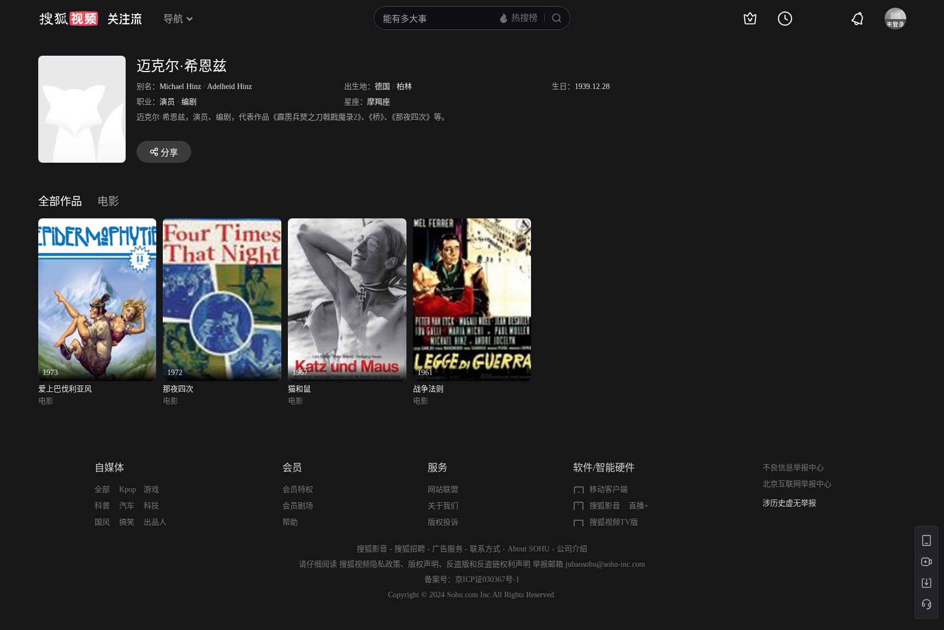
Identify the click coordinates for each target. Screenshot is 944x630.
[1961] (472, 224)
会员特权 (297, 489)
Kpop (127, 489)
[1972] (222, 224)
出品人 (155, 522)
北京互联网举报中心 (797, 484)
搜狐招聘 (409, 549)
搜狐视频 (68, 18)
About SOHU (529, 549)
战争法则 (428, 389)
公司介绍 (572, 549)
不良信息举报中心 (793, 467)
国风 (102, 522)
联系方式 (485, 549)
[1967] (347, 224)
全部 (102, 489)
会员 (292, 467)
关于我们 (443, 506)
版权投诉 (443, 522)
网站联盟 (443, 489)
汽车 (126, 506)
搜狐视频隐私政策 (369, 564)
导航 (173, 19)
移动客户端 (608, 489)
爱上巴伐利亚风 (65, 389)
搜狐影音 (604, 506)
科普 (102, 506)
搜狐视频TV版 (613, 522)
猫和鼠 (299, 389)
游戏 (151, 489)
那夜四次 (178, 389)
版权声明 (423, 564)
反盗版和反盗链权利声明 (488, 564)
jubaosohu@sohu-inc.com (605, 564)
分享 (169, 152)
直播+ (638, 506)
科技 (151, 506)
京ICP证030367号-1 (487, 579)
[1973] (97, 224)
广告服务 (447, 549)
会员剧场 (297, 506)
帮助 (290, 522)
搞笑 (126, 522)
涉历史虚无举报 (789, 503)
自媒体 (109, 467)
